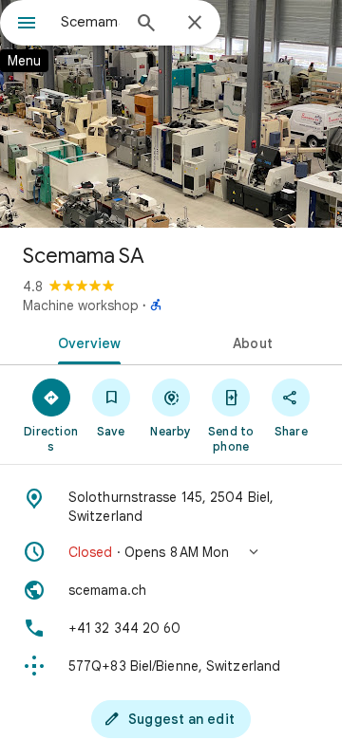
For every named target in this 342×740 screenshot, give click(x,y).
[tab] (86, 341)
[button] (171, 552)
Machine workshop (81, 305)
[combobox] (90, 21)
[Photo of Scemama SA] (171, 114)
